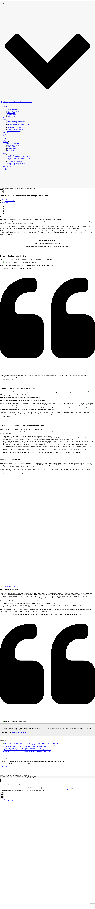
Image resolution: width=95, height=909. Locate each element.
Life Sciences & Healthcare (14, 126)
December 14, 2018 (10, 201)
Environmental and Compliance (16, 129)
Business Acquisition (13, 111)
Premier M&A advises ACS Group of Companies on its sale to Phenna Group (24, 748)
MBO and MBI (11, 113)
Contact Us (6, 136)
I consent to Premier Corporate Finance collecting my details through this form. (23, 791)
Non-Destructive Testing (14, 131)
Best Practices (7, 132)
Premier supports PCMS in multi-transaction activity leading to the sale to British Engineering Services (31, 745)
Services (5, 108)
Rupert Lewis (5, 199)
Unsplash (14, 586)
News (4, 134)
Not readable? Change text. (63, 789)
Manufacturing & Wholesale (15, 127)
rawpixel (7, 586)
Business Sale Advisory (13, 109)
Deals (4, 118)
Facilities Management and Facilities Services (19, 124)
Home (4, 105)
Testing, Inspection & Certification (16, 121)
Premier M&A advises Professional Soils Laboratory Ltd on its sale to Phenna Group (26, 751)
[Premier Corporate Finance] (16, 102)
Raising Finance (11, 114)
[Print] (0, 216)
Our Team (5, 106)
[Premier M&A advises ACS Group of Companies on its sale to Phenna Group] (24, 746)
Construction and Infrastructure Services (18, 123)
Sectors (5, 119)
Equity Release (11, 116)
